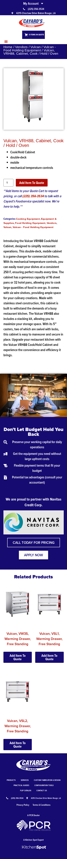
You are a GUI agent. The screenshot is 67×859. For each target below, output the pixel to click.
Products (11, 780)
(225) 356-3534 (33, 196)
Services (25, 780)
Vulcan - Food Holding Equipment (29, 48)
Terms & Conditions (42, 805)
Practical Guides (21, 785)
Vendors (21, 47)
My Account (31, 3)
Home (8, 47)
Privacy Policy (22, 805)
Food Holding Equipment (30, 223)
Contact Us (41, 790)
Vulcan (35, 47)
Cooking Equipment (28, 218)
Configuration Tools (44, 785)
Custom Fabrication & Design (47, 780)
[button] (6, 41)
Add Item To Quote (31, 182)
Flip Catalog (25, 790)
